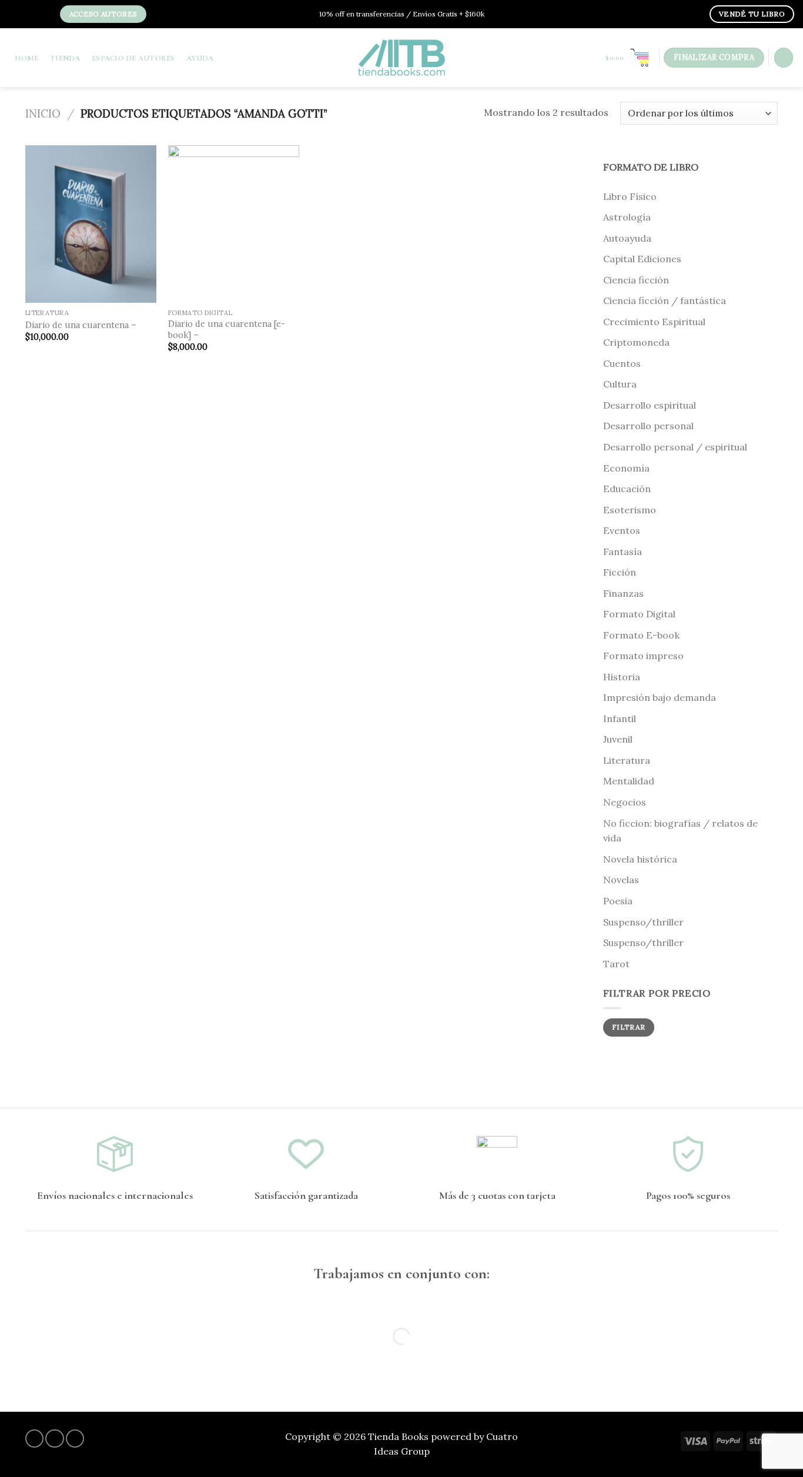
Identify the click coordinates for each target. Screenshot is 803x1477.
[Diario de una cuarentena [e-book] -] (234, 224)
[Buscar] (783, 57)
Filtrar (628, 1026)
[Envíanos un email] (46, 15)
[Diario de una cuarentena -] (91, 224)
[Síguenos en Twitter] (36, 15)
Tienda (65, 58)
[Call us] (75, 1438)
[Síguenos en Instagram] (28, 15)
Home (27, 58)
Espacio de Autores (133, 58)
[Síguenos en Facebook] (18, 15)
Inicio (43, 113)
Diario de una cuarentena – (80, 325)
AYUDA (199, 58)
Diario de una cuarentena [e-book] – (226, 329)
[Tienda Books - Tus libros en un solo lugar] (401, 57)
